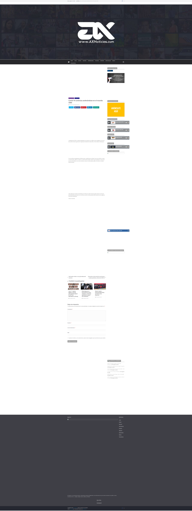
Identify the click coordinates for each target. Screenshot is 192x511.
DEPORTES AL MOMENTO (115, 360)
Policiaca (97, 60)
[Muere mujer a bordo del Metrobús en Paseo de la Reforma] (100, 284)
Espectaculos (108, 60)
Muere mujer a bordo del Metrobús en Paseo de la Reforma (99, 293)
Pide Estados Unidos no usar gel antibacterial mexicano (77, 277)
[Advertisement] (87, 75)
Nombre (69, 322)
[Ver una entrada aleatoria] (123, 62)
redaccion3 (77, 104)
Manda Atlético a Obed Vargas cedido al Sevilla (115, 374)
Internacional (91, 60)
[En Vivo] (109, 122)
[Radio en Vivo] (128, 122)
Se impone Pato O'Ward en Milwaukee (113, 371)
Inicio (72, 60)
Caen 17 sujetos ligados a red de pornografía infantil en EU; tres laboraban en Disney (73, 294)
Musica (113, 60)
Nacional (84, 60)
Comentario (70, 309)
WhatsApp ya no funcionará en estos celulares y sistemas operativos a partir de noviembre (86, 294)
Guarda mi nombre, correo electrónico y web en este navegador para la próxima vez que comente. (87, 338)
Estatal (79, 60)
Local (75, 60)
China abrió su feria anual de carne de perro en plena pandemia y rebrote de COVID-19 (96, 277)
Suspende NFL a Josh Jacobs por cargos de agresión (115, 366)
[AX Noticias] (69, 62)
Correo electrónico (71, 327)
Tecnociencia (73, 63)
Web (68, 332)
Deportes (102, 60)
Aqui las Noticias (71, 98)
